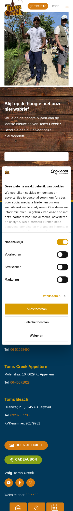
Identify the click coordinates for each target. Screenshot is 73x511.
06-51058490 (20, 349)
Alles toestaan (37, 309)
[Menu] (67, 6)
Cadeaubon (26, 459)
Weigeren (36, 335)
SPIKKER (32, 495)
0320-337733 (20, 415)
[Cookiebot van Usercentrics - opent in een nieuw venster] (51, 172)
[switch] (62, 254)
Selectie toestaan (37, 322)
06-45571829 (20, 382)
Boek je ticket (29, 445)
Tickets (40, 6)
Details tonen (51, 296)
